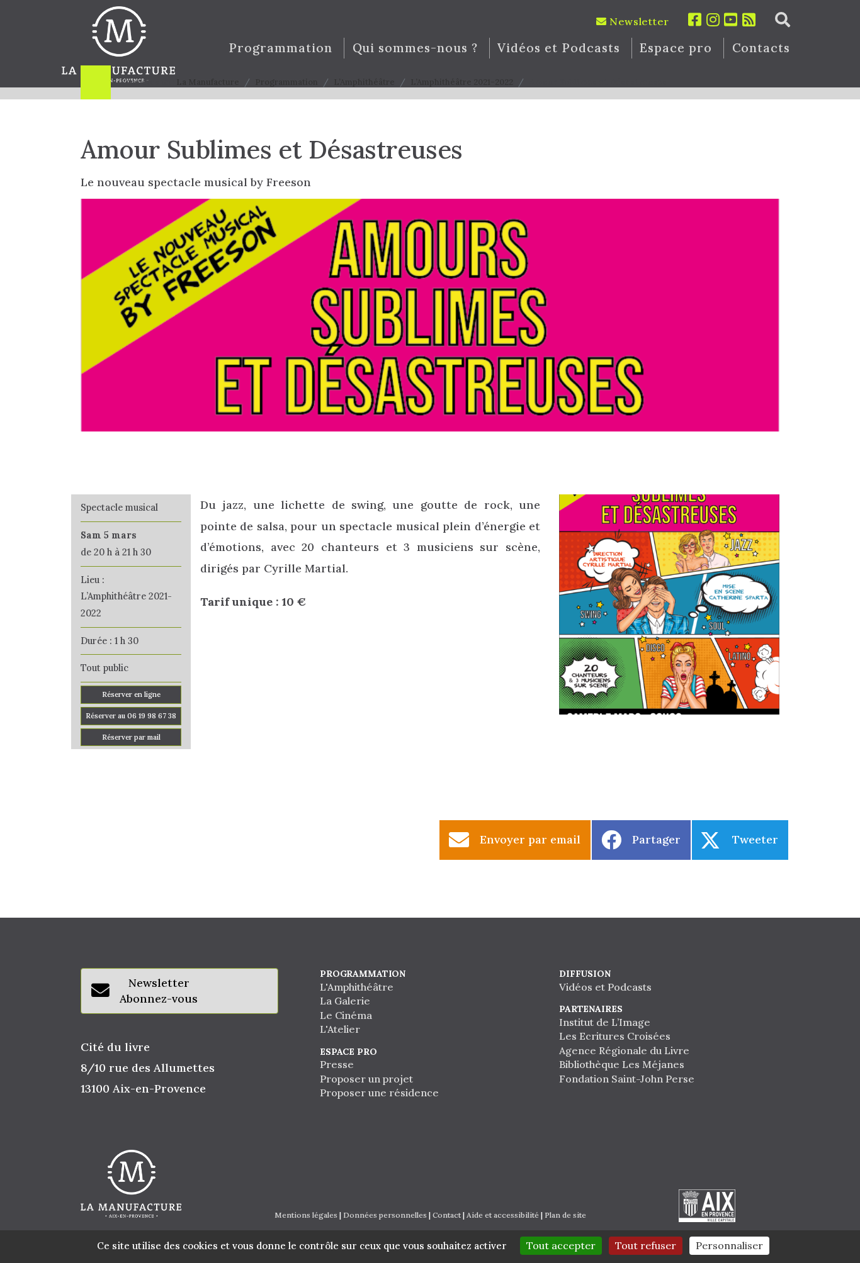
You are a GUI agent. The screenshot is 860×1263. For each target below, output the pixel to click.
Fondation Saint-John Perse (626, 1078)
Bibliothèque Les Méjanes (621, 1064)
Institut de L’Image (604, 1022)
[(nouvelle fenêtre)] (707, 1205)
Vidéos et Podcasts (558, 48)
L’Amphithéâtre (364, 82)
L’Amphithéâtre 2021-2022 (461, 82)
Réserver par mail (131, 737)
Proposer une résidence (379, 1092)
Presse (337, 1064)
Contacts (761, 48)
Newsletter (637, 21)
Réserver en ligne (131, 694)
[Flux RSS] (749, 20)
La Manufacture (207, 82)
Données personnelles (385, 1215)
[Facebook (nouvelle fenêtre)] (695, 20)
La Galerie (345, 1000)
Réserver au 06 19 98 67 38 (131, 715)
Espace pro (676, 48)
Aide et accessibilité (503, 1215)
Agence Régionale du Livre (624, 1050)
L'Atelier (340, 1029)
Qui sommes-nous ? (415, 48)
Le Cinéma (346, 1015)
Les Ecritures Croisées (614, 1036)
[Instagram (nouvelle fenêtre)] (713, 20)
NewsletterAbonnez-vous (159, 991)
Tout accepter (561, 1245)
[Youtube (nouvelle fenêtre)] (731, 20)
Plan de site (565, 1215)
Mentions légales (305, 1215)
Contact (447, 1215)
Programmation (280, 48)
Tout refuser (645, 1245)
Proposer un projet (366, 1078)
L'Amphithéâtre (356, 987)
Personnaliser (729, 1245)
